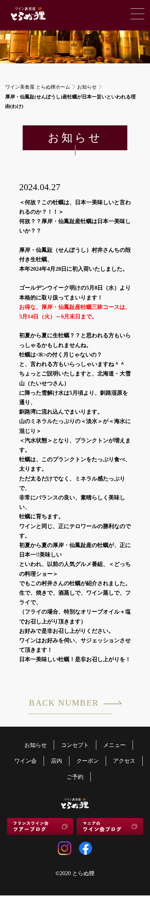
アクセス (124, 761)
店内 (56, 761)
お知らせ (87, 87)
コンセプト (75, 745)
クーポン (87, 761)
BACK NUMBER (64, 702)
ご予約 (75, 777)
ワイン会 (25, 761)
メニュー (114, 745)
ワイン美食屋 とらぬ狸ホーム (37, 87)
